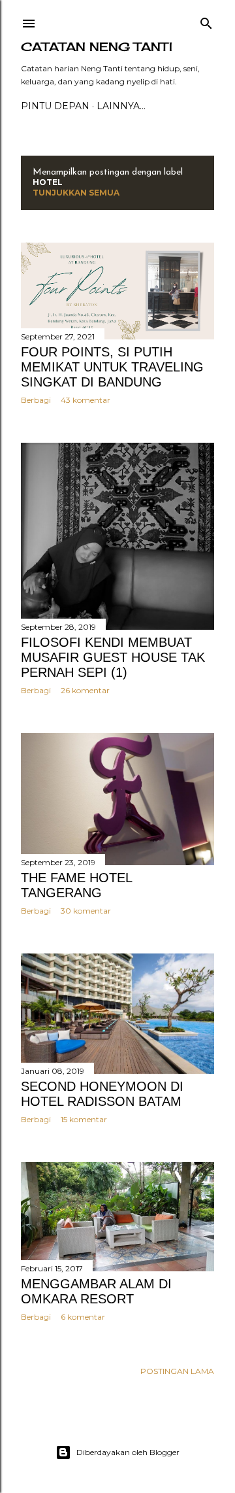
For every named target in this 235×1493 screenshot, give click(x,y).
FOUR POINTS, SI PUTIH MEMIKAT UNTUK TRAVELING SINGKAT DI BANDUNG (112, 367)
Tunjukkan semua (76, 192)
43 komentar (85, 400)
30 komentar (86, 911)
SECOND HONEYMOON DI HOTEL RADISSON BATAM (102, 1093)
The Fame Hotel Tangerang (76, 885)
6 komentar (83, 1317)
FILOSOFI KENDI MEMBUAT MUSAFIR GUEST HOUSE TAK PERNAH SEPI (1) (113, 657)
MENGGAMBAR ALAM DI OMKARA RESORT (96, 1291)
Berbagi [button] (36, 400)
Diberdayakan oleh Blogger (128, 1452)
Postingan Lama (177, 1371)
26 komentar (85, 690)
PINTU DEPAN (55, 106)
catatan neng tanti (96, 46)
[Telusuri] (206, 20)
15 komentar (84, 1119)
